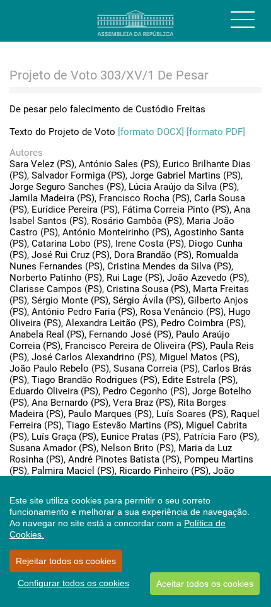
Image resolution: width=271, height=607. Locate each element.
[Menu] (243, 19)
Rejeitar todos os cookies (66, 561)
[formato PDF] (216, 132)
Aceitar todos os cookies (204, 584)
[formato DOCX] (151, 132)
